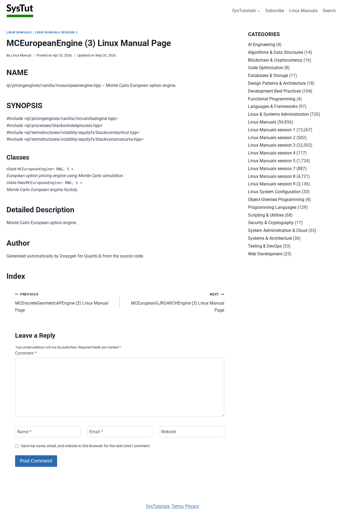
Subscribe (274, 10)
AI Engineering (261, 44)
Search (329, 10)
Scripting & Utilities (266, 215)
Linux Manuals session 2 (271, 137)
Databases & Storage (268, 75)
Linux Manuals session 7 (271, 168)
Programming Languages (272, 207)
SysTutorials (158, 506)
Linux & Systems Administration (278, 114)
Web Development (265, 253)
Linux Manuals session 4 (271, 153)
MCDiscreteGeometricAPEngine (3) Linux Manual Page (61, 302)
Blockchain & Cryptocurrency (275, 60)
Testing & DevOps (265, 246)
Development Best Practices (274, 91)
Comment (26, 353)
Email (96, 431)
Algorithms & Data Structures (275, 52)
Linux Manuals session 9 (271, 183)
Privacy (192, 506)
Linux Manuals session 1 (271, 129)
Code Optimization (265, 67)
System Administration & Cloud (277, 230)
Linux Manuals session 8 (271, 176)
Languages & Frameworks (273, 106)
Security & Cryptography (271, 222)
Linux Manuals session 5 (271, 160)
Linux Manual (21, 55)
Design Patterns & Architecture (277, 83)
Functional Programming (271, 98)
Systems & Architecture (270, 238)
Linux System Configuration (274, 191)
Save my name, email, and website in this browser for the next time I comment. (86, 446)
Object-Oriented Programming (276, 199)
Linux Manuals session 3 (56, 32)
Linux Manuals (303, 10)
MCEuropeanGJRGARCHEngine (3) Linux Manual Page (177, 302)
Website (168, 431)
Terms (177, 506)
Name (24, 431)
